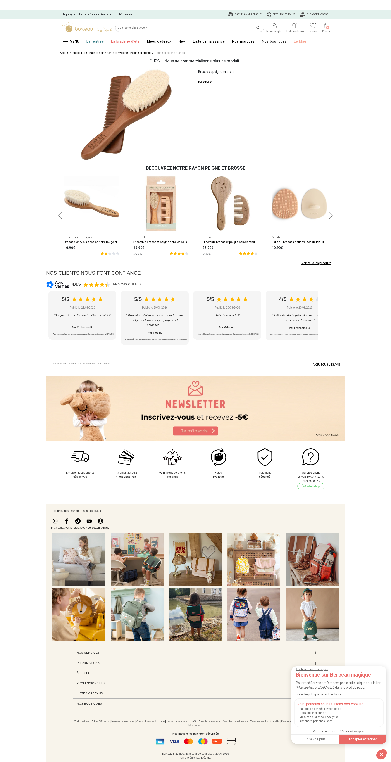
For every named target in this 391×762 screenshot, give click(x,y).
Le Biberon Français (78, 237)
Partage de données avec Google (320, 708)
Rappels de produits (209, 721)
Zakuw (207, 237)
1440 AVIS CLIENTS (126, 284)
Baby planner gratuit (247, 14)
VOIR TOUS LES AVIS (326, 364)
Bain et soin (96, 53)
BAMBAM (205, 82)
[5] (109, 253)
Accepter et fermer (363, 739)
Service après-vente (178, 721)
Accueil (64, 53)
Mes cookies (195, 725)
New (182, 41)
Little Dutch (141, 237)
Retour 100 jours (100, 721)
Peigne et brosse (140, 53)
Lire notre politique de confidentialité (318, 694)
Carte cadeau (81, 721)
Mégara (206, 757)
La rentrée (95, 41)
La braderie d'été (125, 41)
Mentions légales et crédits (264, 721)
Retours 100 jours (283, 14)
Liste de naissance (209, 41)
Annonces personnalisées (316, 721)
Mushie (277, 237)
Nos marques (243, 41)
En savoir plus (315, 739)
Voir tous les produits (316, 263)
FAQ (193, 721)
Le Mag (300, 41)
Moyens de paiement (122, 721)
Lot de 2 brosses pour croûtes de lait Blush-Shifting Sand (309, 242)
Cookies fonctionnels (313, 713)
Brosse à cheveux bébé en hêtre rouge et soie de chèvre (100, 242)
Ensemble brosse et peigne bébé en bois (160, 242)
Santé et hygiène (117, 53)
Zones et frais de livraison (150, 721)
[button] (381, 754)
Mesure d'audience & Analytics (319, 717)
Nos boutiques (274, 41)
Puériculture (79, 53)
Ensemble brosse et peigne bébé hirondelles (232, 242)
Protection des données (235, 721)
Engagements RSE (317, 14)
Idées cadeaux (159, 41)
